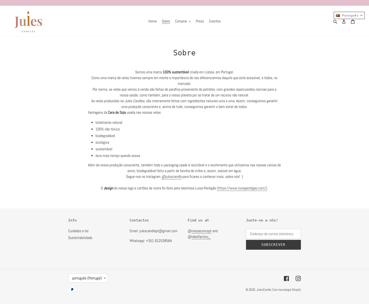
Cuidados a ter (78, 230)
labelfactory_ (201, 236)
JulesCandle (263, 290)
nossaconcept (202, 230)
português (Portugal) (87, 278)
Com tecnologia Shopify (286, 290)
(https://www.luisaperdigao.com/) (242, 188)
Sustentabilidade (80, 237)
